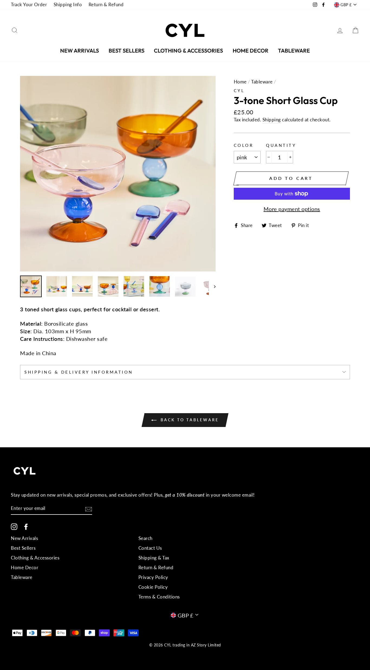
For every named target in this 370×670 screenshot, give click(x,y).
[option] (118, 173)
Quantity (281, 145)
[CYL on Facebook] (26, 526)
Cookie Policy (153, 587)
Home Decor (250, 50)
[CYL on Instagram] (14, 526)
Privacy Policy (153, 577)
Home (240, 82)
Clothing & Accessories (188, 50)
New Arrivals (79, 50)
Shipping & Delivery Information (78, 372)
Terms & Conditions (159, 597)
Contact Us (150, 548)
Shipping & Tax (153, 558)
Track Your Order (29, 4)
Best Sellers (126, 50)
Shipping (271, 119)
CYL (239, 90)
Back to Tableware (189, 419)
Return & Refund (106, 4)
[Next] (212, 286)
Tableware (294, 50)
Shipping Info (68, 4)
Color (244, 145)
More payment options (292, 209)
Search (145, 538)
